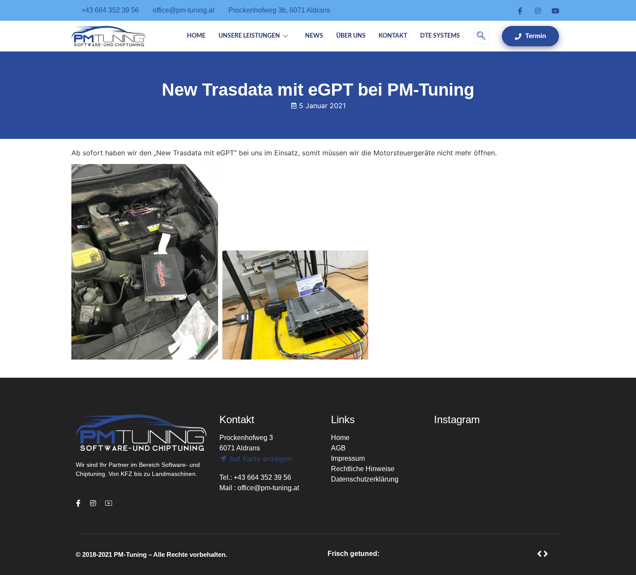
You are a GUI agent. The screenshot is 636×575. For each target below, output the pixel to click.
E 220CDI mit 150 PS (423, 553)
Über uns (351, 36)
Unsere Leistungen (249, 36)
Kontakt (393, 36)
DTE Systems (440, 36)
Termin (535, 35)
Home (196, 36)
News (314, 36)
